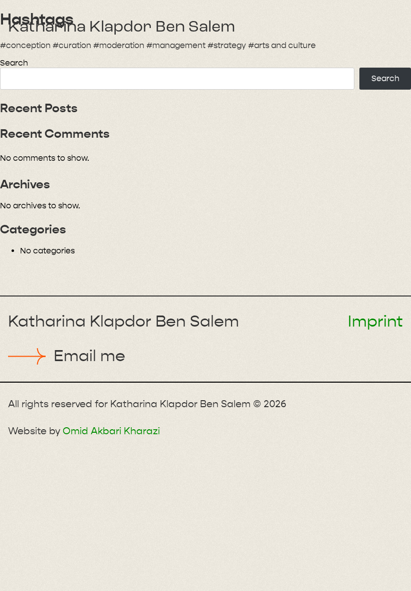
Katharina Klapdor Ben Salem (121, 28)
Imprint (375, 322)
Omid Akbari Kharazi (111, 431)
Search (14, 63)
